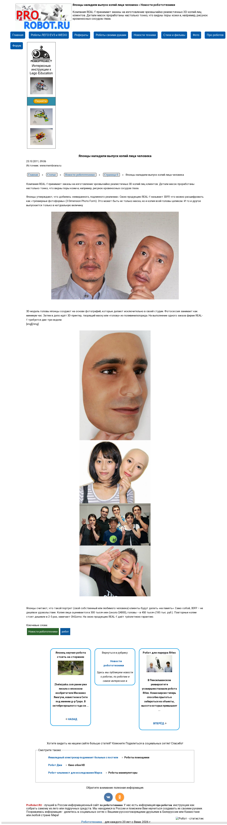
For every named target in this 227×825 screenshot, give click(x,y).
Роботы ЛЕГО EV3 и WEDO (49, 35)
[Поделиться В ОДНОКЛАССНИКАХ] (119, 797)
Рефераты (81, 35)
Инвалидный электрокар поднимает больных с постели (83, 757)
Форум (16, 45)
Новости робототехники (114, 663)
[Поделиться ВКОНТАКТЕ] (108, 797)
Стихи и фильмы (174, 35)
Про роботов (215, 35)
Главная (17, 35)
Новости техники (145, 35)
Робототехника (91, 822)
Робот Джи (55, 765)
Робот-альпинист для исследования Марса (75, 772)
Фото (196, 35)
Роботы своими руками (111, 35)
